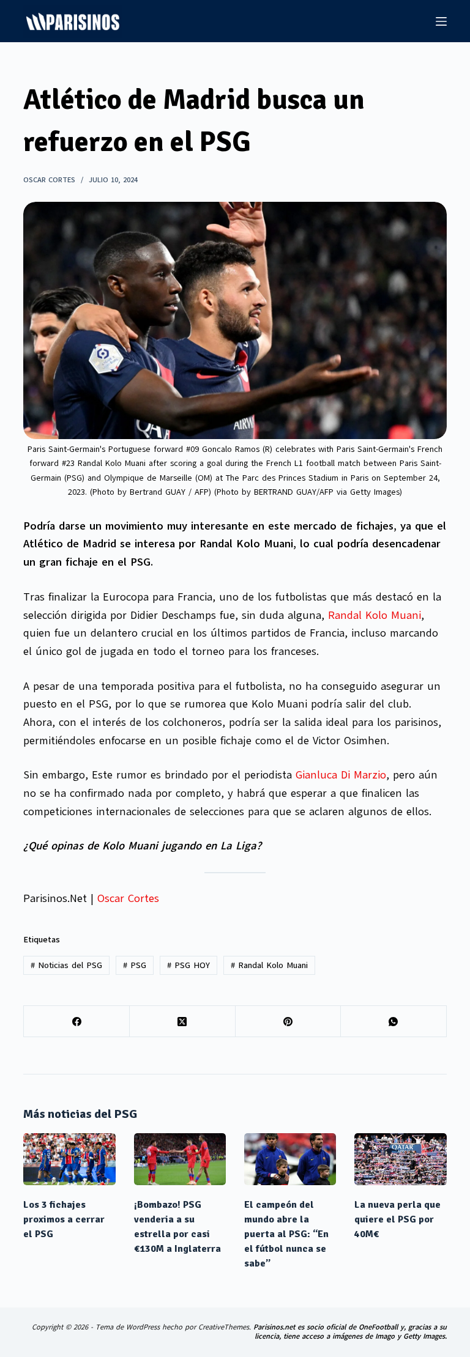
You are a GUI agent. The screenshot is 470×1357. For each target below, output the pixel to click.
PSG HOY (188, 965)
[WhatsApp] (394, 1021)
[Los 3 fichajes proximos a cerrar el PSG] (69, 1159)
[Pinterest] (288, 1021)
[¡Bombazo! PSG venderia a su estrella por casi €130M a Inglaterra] (180, 1159)
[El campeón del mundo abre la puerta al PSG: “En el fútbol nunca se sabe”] (290, 1159)
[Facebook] (77, 1021)
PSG (134, 965)
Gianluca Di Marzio (341, 774)
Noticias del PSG (66, 965)
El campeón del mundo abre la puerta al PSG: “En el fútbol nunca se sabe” (286, 1234)
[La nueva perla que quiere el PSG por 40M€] (400, 1159)
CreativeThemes (223, 1327)
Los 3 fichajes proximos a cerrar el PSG (64, 1219)
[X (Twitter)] (183, 1021)
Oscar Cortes (128, 898)
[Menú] (441, 21)
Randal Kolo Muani (374, 615)
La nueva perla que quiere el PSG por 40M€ (397, 1219)
